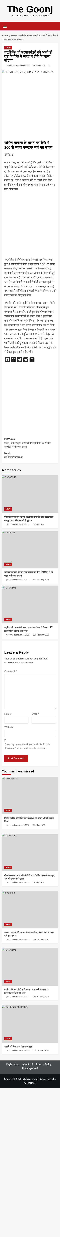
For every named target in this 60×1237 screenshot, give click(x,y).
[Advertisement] (30, 107)
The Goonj (30, 9)
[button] (5, 26)
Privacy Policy (43, 1064)
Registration (12, 1064)
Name (8, 714)
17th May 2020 (39, 65)
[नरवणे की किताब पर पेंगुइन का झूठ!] (30, 1024)
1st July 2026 (38, 524)
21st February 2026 (41, 580)
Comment (10, 671)
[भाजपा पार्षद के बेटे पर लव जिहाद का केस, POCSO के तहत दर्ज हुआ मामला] (30, 549)
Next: (13, 455)
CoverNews (46, 1079)
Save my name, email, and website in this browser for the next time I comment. (27, 746)
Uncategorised (30, 1068)
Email (35, 714)
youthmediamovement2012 (18, 65)
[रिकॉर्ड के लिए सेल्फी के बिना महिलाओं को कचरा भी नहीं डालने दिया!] (30, 795)
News (8, 48)
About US (27, 1064)
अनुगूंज (8, 810)
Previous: (27, 443)
